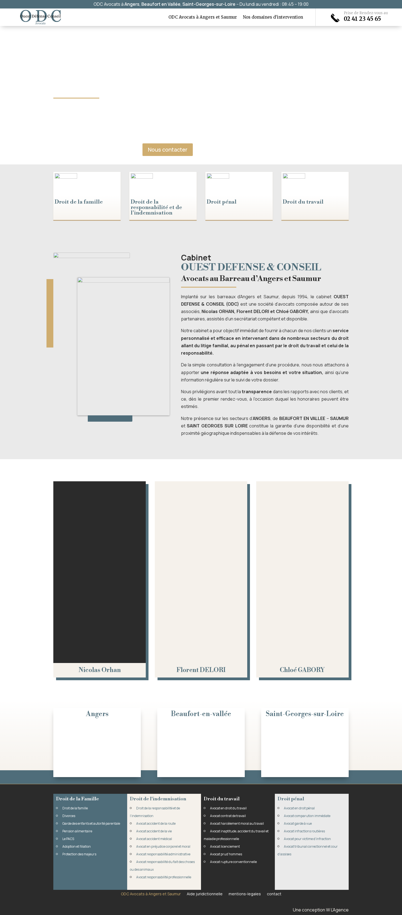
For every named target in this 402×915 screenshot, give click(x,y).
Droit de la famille (79, 202)
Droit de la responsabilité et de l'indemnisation (156, 207)
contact (274, 893)
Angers (131, 4)
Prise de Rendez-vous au (366, 13)
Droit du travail (303, 202)
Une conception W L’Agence (321, 910)
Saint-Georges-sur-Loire (208, 4)
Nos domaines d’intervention (273, 17)
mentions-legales (245, 893)
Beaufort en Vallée (160, 4)
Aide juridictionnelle (205, 893)
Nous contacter (167, 149)
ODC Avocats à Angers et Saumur (202, 17)
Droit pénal (222, 202)
